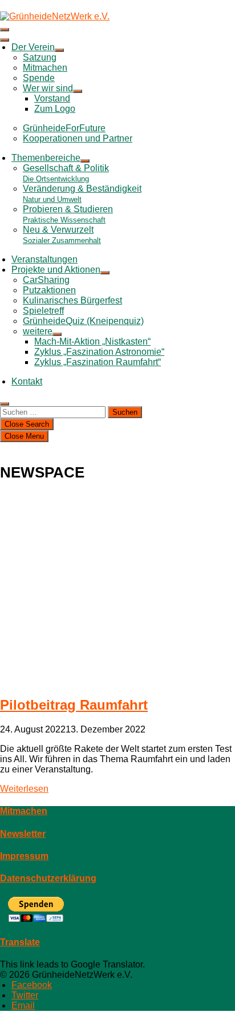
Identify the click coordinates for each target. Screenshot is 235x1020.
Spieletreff (43, 310)
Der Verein (33, 47)
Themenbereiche (45, 158)
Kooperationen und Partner (77, 138)
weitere (37, 331)
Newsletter (23, 834)
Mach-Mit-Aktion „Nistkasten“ (92, 341)
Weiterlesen (24, 789)
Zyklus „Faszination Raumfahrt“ (97, 362)
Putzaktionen (49, 290)
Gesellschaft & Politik (66, 173)
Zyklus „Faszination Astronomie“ (99, 352)
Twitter (24, 995)
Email (23, 1005)
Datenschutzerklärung (48, 878)
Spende (39, 78)
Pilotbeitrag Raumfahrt (74, 705)
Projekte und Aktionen (55, 269)
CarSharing (46, 280)
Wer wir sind (48, 88)
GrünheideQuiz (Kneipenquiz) (83, 321)
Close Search (27, 424)
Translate (20, 942)
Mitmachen (45, 67)
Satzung (39, 57)
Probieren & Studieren (68, 214)
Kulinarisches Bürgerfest (72, 300)
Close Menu (24, 436)
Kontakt (26, 381)
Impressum (24, 856)
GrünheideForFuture (64, 128)
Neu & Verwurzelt (62, 235)
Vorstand (52, 98)
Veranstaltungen (44, 259)
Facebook (31, 985)
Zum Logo (54, 109)
